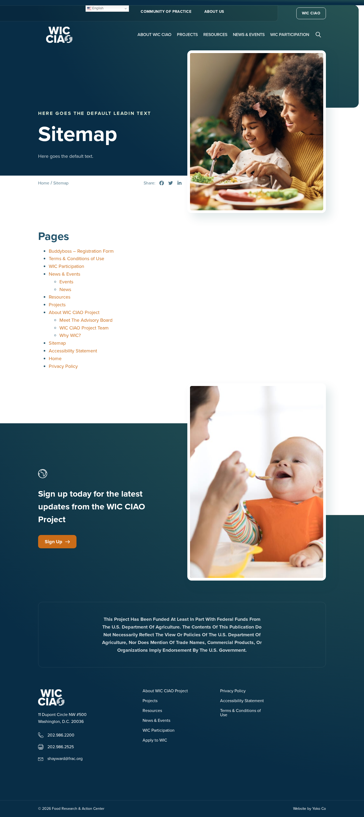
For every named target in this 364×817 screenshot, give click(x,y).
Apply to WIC (155, 740)
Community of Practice (166, 11)
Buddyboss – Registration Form (81, 251)
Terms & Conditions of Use (76, 258)
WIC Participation (289, 34)
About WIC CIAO (154, 34)
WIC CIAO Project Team (84, 327)
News (65, 289)
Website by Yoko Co (309, 808)
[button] (319, 34)
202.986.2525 (60, 747)
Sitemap (57, 343)
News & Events (249, 34)
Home (55, 358)
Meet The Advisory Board (85, 320)
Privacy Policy (63, 366)
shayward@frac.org (65, 758)
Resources (215, 34)
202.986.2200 (60, 735)
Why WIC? (70, 335)
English (97, 8)
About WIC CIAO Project (74, 312)
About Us (214, 11)
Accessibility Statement (73, 350)
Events (66, 281)
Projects (187, 34)
